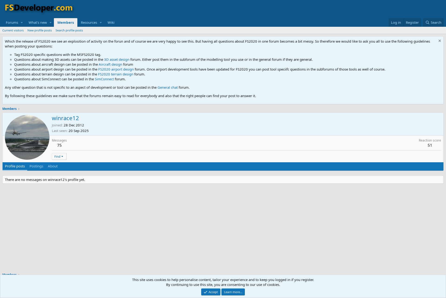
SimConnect (104, 79)
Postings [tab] (36, 166)
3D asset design (116, 59)
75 (59, 145)
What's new (38, 22)
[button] (22, 22)
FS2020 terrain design (115, 74)
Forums (12, 22)
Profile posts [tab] (15, 166)
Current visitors (13, 30)
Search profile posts (69, 30)
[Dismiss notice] (439, 41)
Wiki (111, 22)
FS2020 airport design (116, 69)
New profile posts (39, 30)
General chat (167, 87)
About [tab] (53, 166)
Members (65, 22)
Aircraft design (110, 64)
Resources (89, 22)
